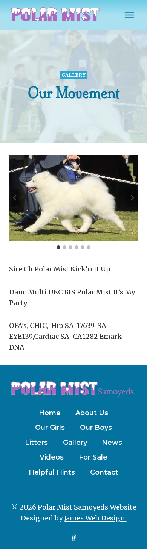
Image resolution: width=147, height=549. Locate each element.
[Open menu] (129, 15)
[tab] (58, 247)
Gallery (73, 75)
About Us (91, 413)
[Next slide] (132, 198)
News (112, 442)
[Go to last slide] (15, 198)
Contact (104, 472)
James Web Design (95, 518)
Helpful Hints (52, 472)
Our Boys (96, 427)
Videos (52, 457)
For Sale (93, 457)
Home (50, 413)
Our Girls (50, 427)
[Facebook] (73, 538)
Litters (36, 442)
